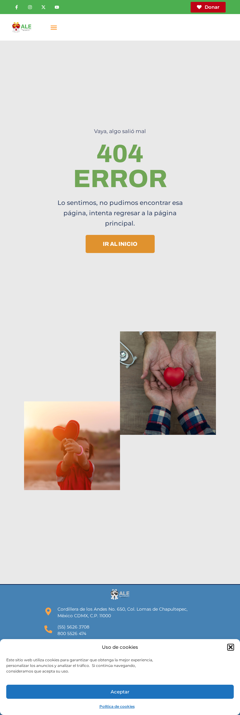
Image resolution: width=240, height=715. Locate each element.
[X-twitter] (43, 7)
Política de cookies (117, 706)
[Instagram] (30, 7)
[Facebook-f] (16, 7)
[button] (231, 647)
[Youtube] (57, 7)
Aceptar (120, 692)
